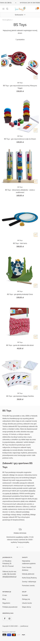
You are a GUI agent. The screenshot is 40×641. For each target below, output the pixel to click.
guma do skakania (11, 493)
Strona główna (7, 20)
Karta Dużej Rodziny (29, 578)
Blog (4, 599)
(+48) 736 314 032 (9, 574)
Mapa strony (26, 607)
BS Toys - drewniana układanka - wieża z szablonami (20, 191)
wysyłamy (19, 537)
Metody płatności (28, 574)
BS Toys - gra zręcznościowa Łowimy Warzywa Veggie (20, 87)
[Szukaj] (7, 9)
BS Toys (20, 82)
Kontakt (25, 595)
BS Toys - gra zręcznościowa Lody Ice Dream (20, 139)
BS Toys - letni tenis (20, 243)
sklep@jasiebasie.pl (9, 577)
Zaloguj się (26, 599)
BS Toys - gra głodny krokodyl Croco (20, 294)
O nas (4, 595)
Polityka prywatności (9, 607)
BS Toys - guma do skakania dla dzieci (20, 345)
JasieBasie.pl (24, 626)
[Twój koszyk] (36, 9)
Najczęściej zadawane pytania (28, 562)
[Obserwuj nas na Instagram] (9, 618)
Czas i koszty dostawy (26, 568)
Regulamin (6, 603)
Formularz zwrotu (28, 585)
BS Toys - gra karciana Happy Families (20, 396)
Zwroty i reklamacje (29, 582)
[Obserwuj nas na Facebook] (4, 618)
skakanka (31, 491)
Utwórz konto (27, 603)
